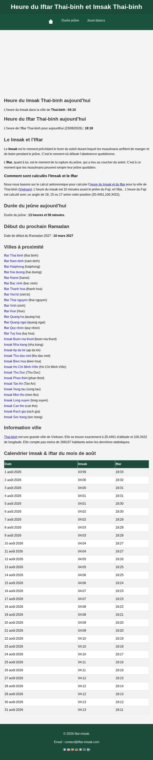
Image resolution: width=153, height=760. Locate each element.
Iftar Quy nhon (14, 328)
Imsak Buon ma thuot (19, 339)
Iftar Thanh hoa (15, 289)
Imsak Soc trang (15, 417)
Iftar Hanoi (11, 277)
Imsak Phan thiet (16, 378)
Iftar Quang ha (14, 316)
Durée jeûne (70, 20)
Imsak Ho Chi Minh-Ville (21, 367)
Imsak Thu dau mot (18, 355)
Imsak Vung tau (15, 389)
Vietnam (25, 189)
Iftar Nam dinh (14, 261)
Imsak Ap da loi (15, 350)
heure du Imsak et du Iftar (107, 184)
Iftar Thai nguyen (16, 300)
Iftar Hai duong (15, 272)
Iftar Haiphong (14, 266)
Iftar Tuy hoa (13, 333)
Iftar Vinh (10, 305)
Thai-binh (11, 437)
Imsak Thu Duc (15, 372)
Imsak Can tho (14, 406)
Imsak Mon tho (14, 394)
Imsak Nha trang (16, 344)
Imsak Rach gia (15, 411)
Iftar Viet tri (12, 294)
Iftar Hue (10, 311)
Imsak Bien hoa (15, 361)
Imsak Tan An (14, 383)
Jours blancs (96, 20)
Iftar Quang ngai (15, 322)
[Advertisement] (76, 60)
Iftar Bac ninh (13, 283)
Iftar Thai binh (14, 255)
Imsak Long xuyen (17, 400)
